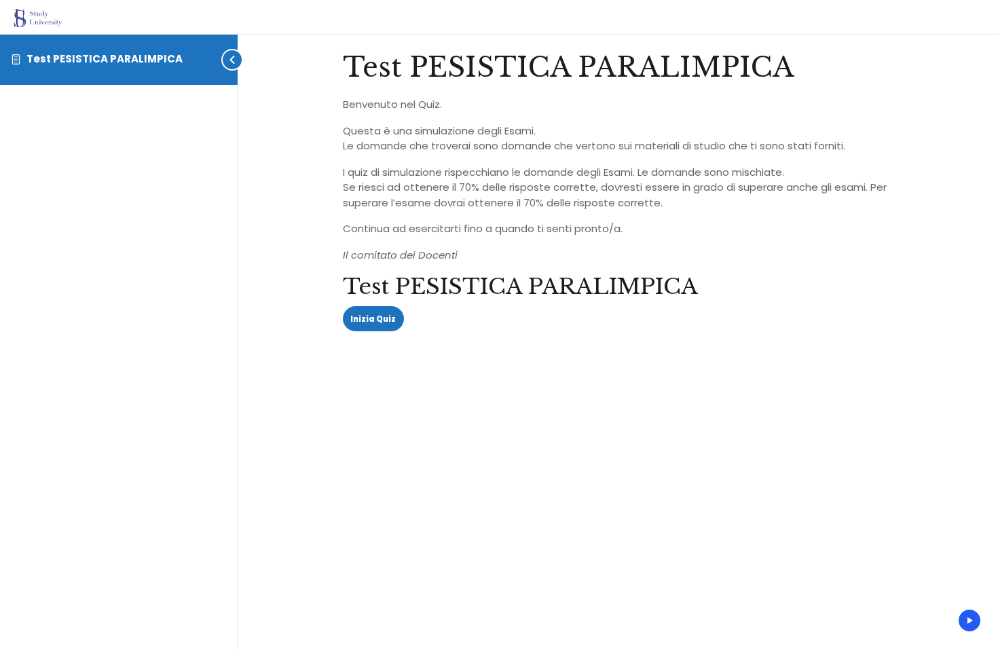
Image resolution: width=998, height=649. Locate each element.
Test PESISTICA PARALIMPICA (104, 59)
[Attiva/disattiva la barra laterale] (233, 59)
